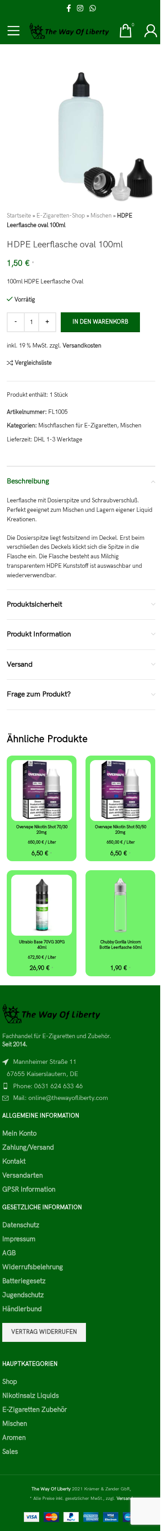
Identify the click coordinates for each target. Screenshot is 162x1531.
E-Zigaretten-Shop (60, 215)
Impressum (19, 1239)
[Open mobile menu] (13, 31)
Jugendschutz (23, 1295)
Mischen (101, 215)
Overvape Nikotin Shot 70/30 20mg (42, 830)
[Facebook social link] (68, 8)
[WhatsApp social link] (92, 8)
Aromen (14, 1438)
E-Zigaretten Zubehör (34, 1410)
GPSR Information (28, 1189)
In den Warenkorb (100, 321)
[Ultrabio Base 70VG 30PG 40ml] (41, 905)
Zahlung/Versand (28, 1147)
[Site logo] (69, 30)
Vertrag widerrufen (44, 1332)
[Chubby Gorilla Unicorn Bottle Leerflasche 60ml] (120, 905)
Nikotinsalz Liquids (30, 1396)
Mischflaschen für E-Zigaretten (77, 425)
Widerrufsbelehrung (32, 1267)
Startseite (19, 215)
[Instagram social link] (80, 8)
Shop (9, 1382)
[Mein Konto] (151, 31)
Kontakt (14, 1161)
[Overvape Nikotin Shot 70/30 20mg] (41, 790)
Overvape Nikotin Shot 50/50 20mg (120, 830)
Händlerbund (22, 1309)
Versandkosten (82, 345)
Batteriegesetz (23, 1281)
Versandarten (22, 1175)
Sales (10, 1451)
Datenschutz (20, 1225)
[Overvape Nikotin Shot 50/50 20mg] (120, 790)
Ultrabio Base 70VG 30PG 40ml (42, 945)
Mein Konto (19, 1133)
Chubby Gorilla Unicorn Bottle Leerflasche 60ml (120, 945)
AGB (9, 1253)
